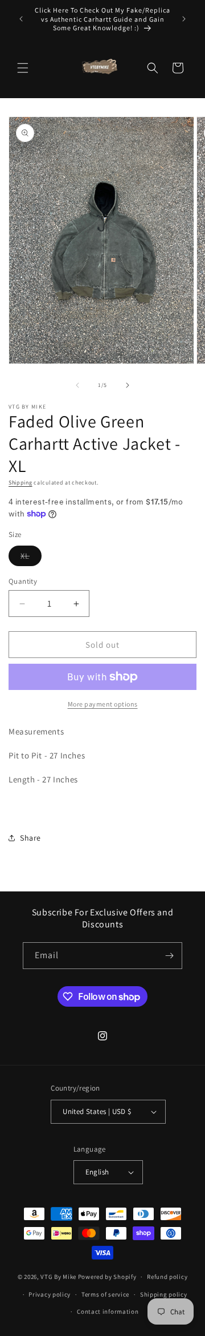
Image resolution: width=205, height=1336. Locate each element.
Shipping (20, 482)
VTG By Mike (58, 1277)
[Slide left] (77, 385)
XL (31, 558)
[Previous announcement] (21, 18)
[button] (22, 67)
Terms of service (105, 1294)
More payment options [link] (103, 704)
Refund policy (167, 1277)
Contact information (107, 1311)
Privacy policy (49, 1294)
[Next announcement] (183, 18)
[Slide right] (127, 385)
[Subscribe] (169, 955)
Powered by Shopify (107, 1277)
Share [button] (30, 838)
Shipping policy (163, 1294)
